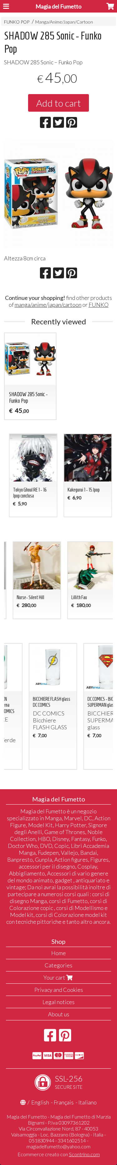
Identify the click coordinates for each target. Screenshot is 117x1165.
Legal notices (58, 1001)
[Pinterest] (65, 1038)
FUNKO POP (16, 21)
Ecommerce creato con (58, 1154)
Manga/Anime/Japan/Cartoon (64, 21)
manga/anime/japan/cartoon (48, 304)
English (40, 1102)
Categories (58, 965)
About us (58, 1014)
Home (58, 953)
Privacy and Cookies (58, 989)
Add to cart (58, 103)
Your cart (54, 977)
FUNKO (99, 304)
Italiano (87, 1102)
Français (64, 1102)
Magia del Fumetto (58, 6)
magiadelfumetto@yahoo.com (58, 1146)
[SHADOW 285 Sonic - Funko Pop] (58, 193)
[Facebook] (50, 1038)
